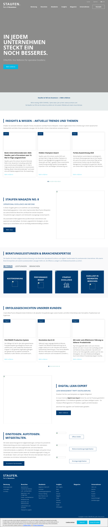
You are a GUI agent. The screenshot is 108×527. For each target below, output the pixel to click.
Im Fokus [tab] (7, 266)
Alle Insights (59, 487)
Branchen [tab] (34, 266)
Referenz (58, 502)
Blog (57, 489)
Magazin (58, 496)
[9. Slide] (58, 181)
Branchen (44, 7)
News (57, 498)
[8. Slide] (57, 366)
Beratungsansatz (7, 487)
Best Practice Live (43, 496)
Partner (93, 496)
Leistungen (6, 489)
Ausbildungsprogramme (45, 491)
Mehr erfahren (10, 67)
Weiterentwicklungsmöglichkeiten (82, 449)
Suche (88, 2)
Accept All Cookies (94, 522)
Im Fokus (5, 491)
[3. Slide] (49, 181)
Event (57, 491)
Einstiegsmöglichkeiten (79, 461)
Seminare (41, 489)
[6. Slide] (54, 366)
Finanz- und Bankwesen (27, 497)
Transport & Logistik (26, 510)
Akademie (54, 7)
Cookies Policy (27, 525)
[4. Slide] (51, 366)
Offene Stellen (76, 437)
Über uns (93, 487)
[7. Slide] (55, 181)
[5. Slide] (52, 181)
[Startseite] (11, 5)
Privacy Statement (38, 525)
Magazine (73, 7)
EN (104, 2)
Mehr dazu (9, 230)
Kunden (93, 494)
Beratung (34, 7)
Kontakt (98, 7)
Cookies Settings (70, 522)
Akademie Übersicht (44, 487)
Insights (64, 7)
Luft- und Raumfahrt (26, 491)
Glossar (58, 494)
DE (101, 2)
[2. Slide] (48, 366)
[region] (54, 522)
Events (93, 491)
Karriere (95, 2)
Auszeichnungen (95, 498)
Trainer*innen (42, 498)
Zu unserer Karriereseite (14, 463)
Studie (58, 505)
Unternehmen (84, 7)
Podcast (58, 500)
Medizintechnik (25, 499)
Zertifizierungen (95, 500)
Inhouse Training (43, 494)
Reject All (82, 522)
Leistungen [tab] (21, 266)
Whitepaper (59, 507)
